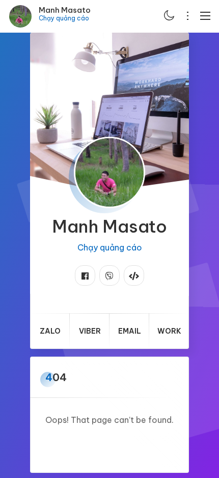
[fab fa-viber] (109, 275)
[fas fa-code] (134, 275)
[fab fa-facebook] (85, 275)
